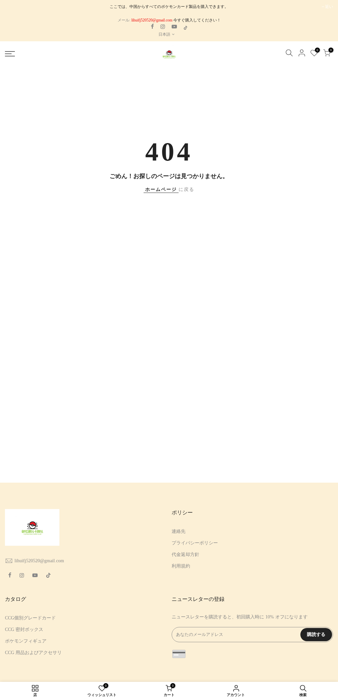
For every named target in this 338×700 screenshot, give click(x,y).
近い (329, 6)
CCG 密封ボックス (24, 629)
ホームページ (161, 189)
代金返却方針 (185, 554)
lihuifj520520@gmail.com (39, 560)
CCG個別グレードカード (30, 617)
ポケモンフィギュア (26, 641)
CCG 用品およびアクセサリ (33, 652)
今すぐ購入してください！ (196, 20)
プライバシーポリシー (195, 542)
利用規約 (181, 566)
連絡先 (179, 531)
